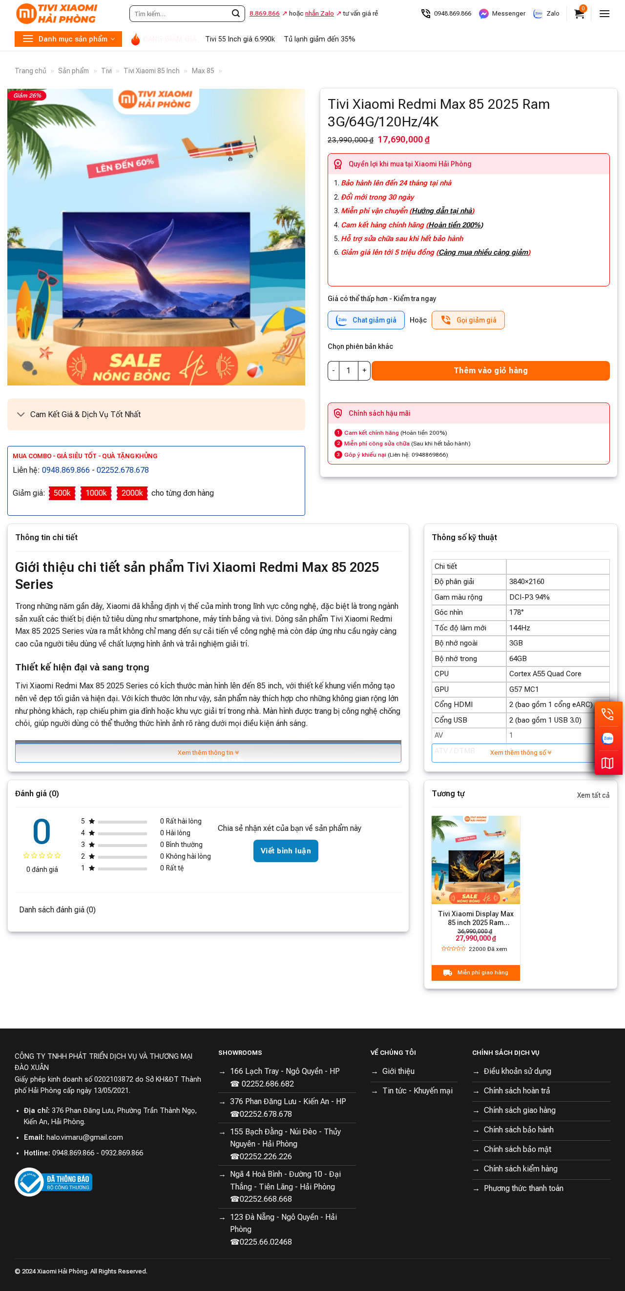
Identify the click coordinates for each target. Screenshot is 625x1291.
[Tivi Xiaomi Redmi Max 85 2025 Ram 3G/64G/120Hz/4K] (156, 237)
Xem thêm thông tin (206, 752)
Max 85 (203, 71)
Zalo (553, 13)
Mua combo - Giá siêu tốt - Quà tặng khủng (85, 456)
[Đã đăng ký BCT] (53, 1182)
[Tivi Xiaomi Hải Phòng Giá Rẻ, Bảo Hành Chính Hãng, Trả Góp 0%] (63, 13)
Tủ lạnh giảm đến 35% (319, 39)
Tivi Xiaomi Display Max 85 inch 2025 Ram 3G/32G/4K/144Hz (476, 918)
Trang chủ (30, 71)
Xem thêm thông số (518, 752)
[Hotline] (608, 714)
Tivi (106, 71)
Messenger (508, 13)
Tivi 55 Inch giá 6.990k (240, 39)
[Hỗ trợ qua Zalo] (608, 738)
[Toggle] (21, 415)
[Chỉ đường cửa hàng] (608, 762)
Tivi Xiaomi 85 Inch (152, 71)
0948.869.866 (452, 13)
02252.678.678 (123, 470)
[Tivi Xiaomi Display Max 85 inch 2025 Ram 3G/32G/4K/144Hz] (476, 860)
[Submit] (236, 13)
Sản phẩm (73, 71)
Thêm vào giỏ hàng (491, 370)
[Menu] (604, 13)
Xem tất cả (593, 795)
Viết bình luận (286, 851)
